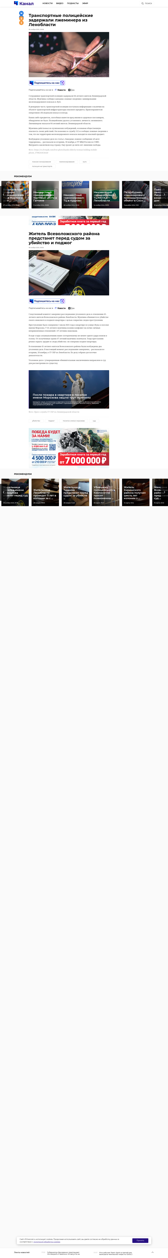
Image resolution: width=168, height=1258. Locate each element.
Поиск (148, 3)
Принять (140, 1240)
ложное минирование (41, 162)
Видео (59, 3)
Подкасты (73, 3)
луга (84, 162)
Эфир (85, 3)
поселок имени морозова (74, 421)
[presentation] (3, 194)
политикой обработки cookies (46, 1242)
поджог (51, 421)
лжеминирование (67, 162)
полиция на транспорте (42, 166)
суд (94, 421)
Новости (48, 3)
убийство (36, 421)
